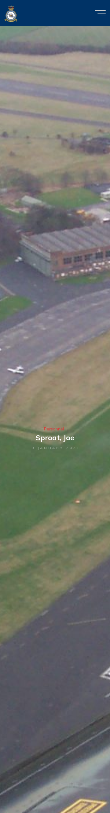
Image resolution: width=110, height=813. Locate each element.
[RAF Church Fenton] (11, 13)
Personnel (54, 429)
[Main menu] (100, 13)
